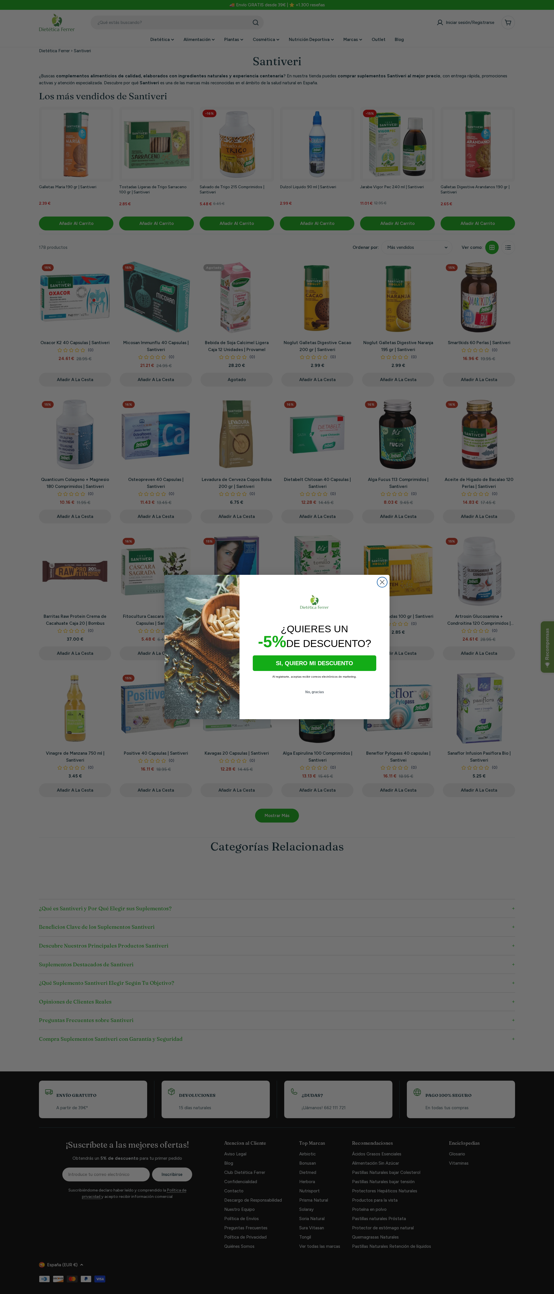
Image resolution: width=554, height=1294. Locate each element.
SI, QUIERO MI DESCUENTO (314, 663)
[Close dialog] (382, 582)
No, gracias (314, 692)
